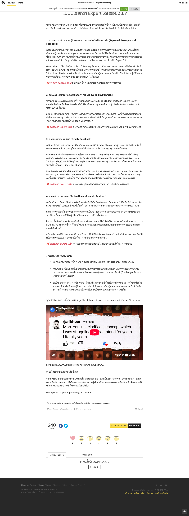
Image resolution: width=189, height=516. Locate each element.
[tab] (57, 454)
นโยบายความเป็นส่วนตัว (95, 9)
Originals (33, 485)
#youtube (67, 403)
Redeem (57, 485)
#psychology (97, 403)
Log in (95, 467)
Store (20, 3)
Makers (11, 3)
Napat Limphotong (103, 3)
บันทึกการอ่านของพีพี (86, 3)
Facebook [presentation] (87, 455)
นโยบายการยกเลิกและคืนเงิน (157, 493)
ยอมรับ (124, 9)
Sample (49, 485)
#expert (106, 403)
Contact (73, 485)
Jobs (81, 485)
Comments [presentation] (57, 455)
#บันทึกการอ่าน (77, 403)
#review (53, 403)
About (65, 485)
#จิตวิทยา (87, 403)
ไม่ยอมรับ (134, 9)
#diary (60, 403)
